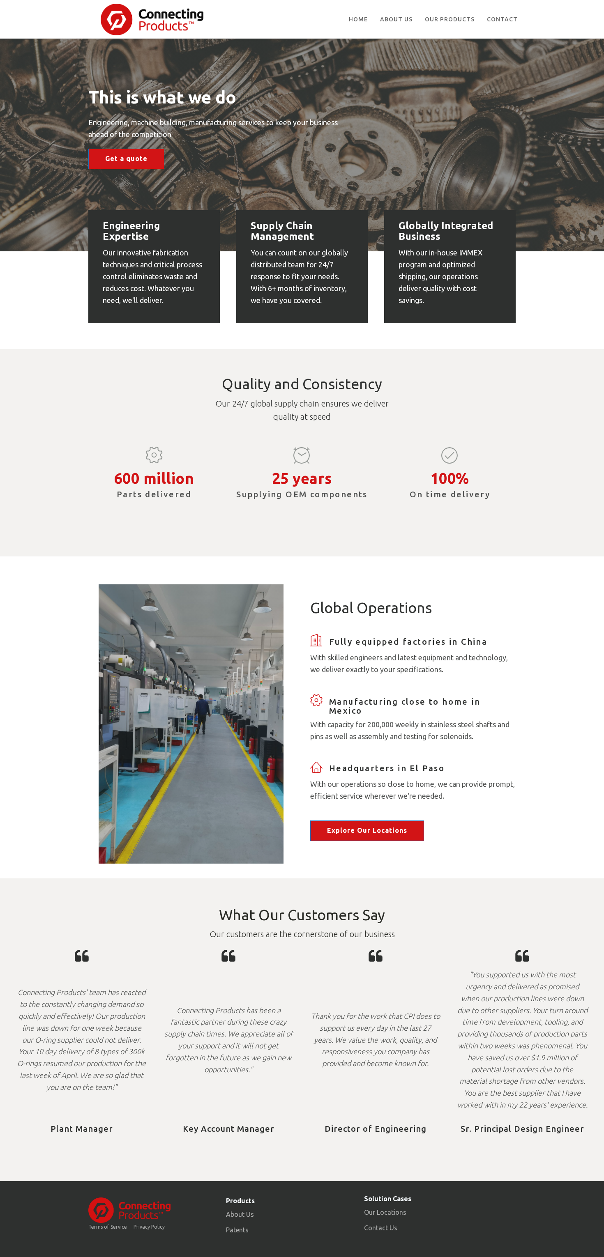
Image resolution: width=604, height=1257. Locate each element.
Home (358, 19)
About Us (396, 19)
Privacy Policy (149, 1226)
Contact (502, 19)
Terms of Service (107, 1226)
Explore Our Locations (367, 830)
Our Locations (385, 1212)
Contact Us (380, 1228)
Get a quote (126, 158)
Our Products (450, 19)
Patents (237, 1230)
